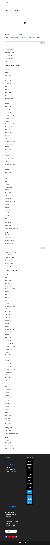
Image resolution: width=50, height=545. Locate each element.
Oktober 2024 (9, 81)
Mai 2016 (7, 213)
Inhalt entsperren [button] (29, 492)
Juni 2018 (8, 172)
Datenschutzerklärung (11, 469)
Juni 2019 (8, 149)
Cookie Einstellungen (11, 471)
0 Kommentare (22, 13)
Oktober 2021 (9, 112)
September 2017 (10, 184)
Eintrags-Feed (9, 237)
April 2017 (8, 198)
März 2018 (8, 178)
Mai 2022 (7, 109)
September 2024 (10, 83)
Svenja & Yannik (9, 55)
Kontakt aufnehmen (11, 531)
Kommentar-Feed (10, 240)
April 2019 (8, 155)
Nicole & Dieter (9, 58)
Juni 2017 (8, 193)
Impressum (8, 467)
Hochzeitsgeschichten (11, 228)
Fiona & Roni (8, 61)
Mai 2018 (7, 175)
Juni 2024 (8, 89)
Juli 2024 (7, 86)
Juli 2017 (7, 190)
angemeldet (14, 37)
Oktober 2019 (9, 138)
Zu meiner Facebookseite (11, 460)
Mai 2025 (7, 78)
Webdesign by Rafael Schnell (25, 542)
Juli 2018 (7, 170)
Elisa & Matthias (9, 52)
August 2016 (8, 204)
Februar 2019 (9, 158)
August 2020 (8, 127)
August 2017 (8, 187)
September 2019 (10, 141)
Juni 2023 (8, 92)
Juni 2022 (8, 106)
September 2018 (10, 164)
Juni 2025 (8, 75)
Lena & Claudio (9, 49)
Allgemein (8, 225)
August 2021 (8, 118)
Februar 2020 (9, 135)
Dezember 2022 (9, 98)
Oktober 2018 (9, 161)
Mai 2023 (7, 95)
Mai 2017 (7, 195)
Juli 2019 (7, 147)
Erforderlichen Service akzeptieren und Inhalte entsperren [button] (29, 499)
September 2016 (10, 201)
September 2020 (10, 124)
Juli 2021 (7, 121)
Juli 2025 (7, 72)
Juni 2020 (8, 132)
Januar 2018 (8, 181)
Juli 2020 (7, 129)
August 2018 (8, 167)
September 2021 (10, 115)
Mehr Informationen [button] (29, 488)
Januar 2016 (8, 218)
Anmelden (8, 235)
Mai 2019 (7, 152)
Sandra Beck (9, 13)
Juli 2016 (7, 207)
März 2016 (8, 215)
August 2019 (8, 144)
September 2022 (10, 101)
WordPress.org (9, 243)
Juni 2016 (8, 210)
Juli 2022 (7, 104)
